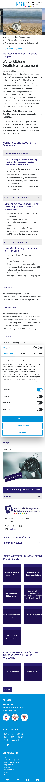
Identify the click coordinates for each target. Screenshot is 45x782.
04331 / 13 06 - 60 (16, 734)
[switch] (40, 396)
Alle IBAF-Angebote (11, 760)
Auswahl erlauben (22, 426)
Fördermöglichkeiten (12, 762)
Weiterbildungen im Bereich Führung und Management (21, 44)
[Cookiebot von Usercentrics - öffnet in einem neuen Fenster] (33, 347)
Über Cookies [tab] (37, 353)
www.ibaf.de (7, 37)
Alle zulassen (22, 419)
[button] (22, 153)
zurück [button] (7, 689)
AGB (6, 772)
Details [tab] (22, 353)
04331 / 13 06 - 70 (16, 737)
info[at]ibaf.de (14, 740)
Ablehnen (22, 432)
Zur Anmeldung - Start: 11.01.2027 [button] (22, 489)
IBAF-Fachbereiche (22, 37)
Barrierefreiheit (10, 767)
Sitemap (7, 775)
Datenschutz (9, 770)
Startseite (8, 757)
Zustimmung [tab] (8, 353)
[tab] (22, 153)
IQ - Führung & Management (16, 40)
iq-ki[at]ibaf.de (15, 529)
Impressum (8, 765)
